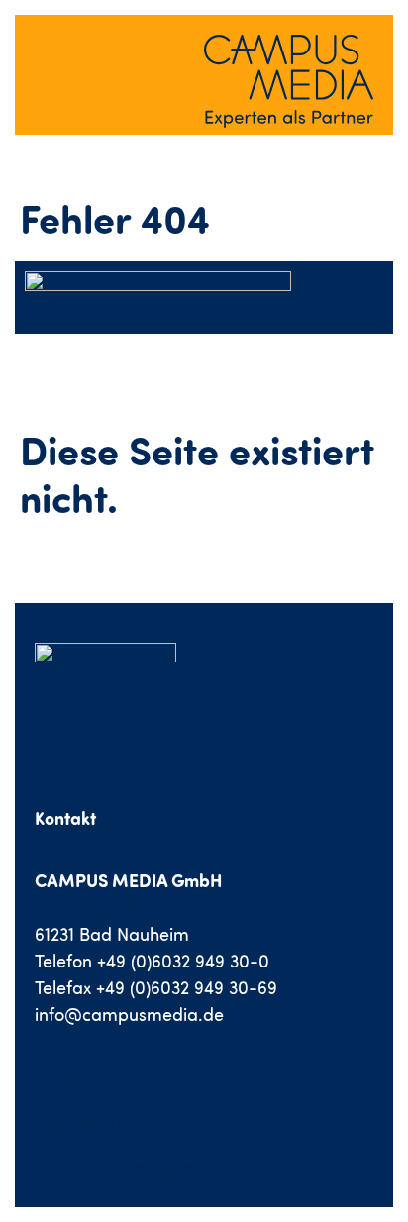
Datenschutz (85, 1121)
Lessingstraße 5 (97, 907)
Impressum (80, 1077)
